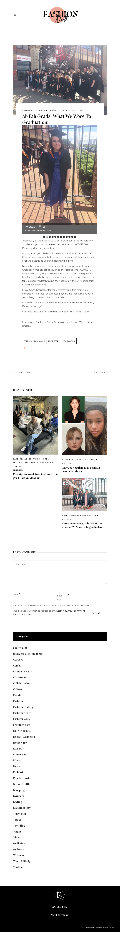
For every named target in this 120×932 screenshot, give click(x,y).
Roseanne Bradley (49, 110)
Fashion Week (21, 719)
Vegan (17, 831)
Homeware (20, 742)
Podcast (18, 772)
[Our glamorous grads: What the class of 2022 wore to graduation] (84, 494)
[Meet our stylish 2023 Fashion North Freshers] (84, 425)
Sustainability (22, 808)
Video (16, 837)
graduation (68, 341)
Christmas (19, 677)
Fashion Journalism (34, 341)
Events (66, 516)
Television (19, 813)
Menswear (19, 754)
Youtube (18, 867)
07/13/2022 (67, 519)
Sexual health (21, 784)
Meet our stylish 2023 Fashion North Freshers (81, 469)
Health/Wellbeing (24, 736)
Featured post (21, 463)
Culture (18, 689)
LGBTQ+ (18, 748)
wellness (18, 849)
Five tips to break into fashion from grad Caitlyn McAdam (35, 476)
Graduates (54, 341)
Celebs (17, 665)
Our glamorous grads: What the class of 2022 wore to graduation (82, 525)
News (16, 766)
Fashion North (41, 459)
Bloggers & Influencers (27, 653)
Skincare (18, 796)
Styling (17, 802)
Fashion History (23, 707)
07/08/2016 (27, 110)
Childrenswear (22, 671)
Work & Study (21, 861)
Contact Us (60, 907)
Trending (19, 825)
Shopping (19, 790)
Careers (17, 459)
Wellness (18, 855)
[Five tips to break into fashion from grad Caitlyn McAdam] (35, 425)
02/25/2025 (18, 470)
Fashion (27, 459)
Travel (17, 819)
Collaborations (22, 683)
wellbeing (19, 843)
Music (17, 760)
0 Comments (69, 110)
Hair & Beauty (22, 730)
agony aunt (20, 648)
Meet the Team (60, 915)
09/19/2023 (67, 463)
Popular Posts (38, 463)
